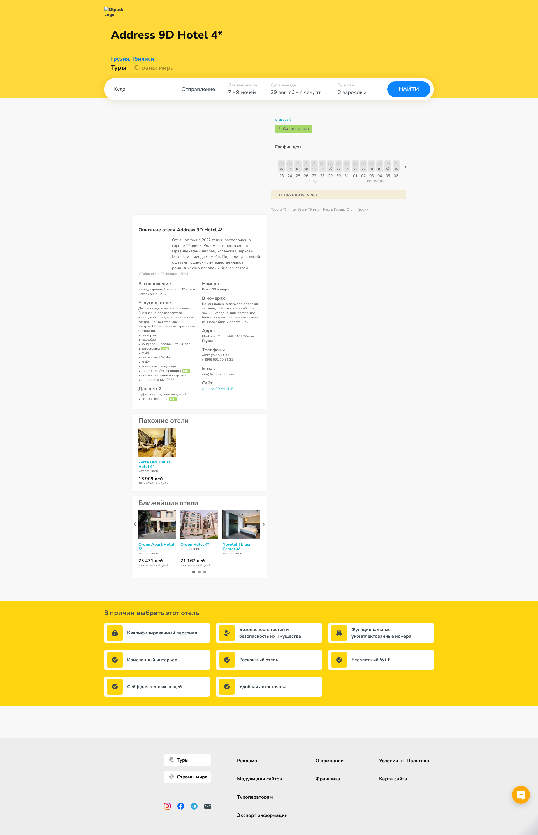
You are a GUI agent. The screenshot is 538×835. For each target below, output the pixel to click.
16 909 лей (150, 478)
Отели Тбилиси (309, 209)
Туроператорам (255, 797)
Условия (388, 760)
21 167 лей (192, 560)
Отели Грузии (357, 209)
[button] (405, 168)
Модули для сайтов (259, 779)
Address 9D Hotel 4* (217, 388)
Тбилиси (142, 59)
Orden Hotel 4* (194, 544)
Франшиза (328, 779)
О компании (330, 760)
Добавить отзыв (294, 128)
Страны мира (154, 67)
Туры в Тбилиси (283, 209)
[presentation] (135, 524)
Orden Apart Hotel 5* (156, 546)
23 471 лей (150, 560)
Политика (418, 760)
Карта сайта (393, 779)
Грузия (120, 59)
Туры (118, 67)
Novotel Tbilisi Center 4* (236, 546)
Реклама (247, 760)
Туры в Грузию (334, 209)
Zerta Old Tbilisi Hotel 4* (154, 464)
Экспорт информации (262, 815)
